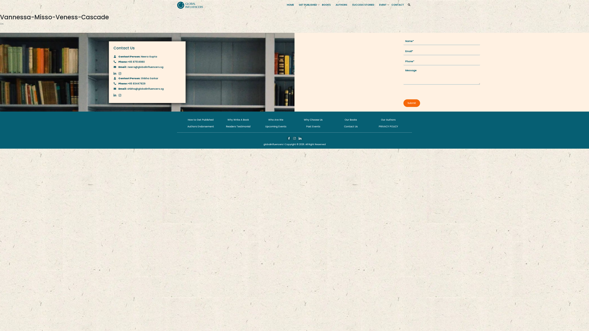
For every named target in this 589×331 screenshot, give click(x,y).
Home (290, 5)
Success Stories (363, 5)
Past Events (313, 126)
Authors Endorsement (200, 126)
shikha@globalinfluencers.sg (145, 89)
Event (383, 5)
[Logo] (190, 5)
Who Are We (275, 120)
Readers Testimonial (238, 126)
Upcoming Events (275, 126)
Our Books (351, 120)
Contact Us (351, 126)
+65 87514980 (136, 62)
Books (326, 5)
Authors (341, 5)
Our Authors (388, 120)
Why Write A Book (238, 120)
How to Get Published (201, 120)
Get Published (308, 5)
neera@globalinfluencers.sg (145, 67)
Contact (397, 5)
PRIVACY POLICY (388, 126)
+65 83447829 (136, 83)
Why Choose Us (313, 120)
